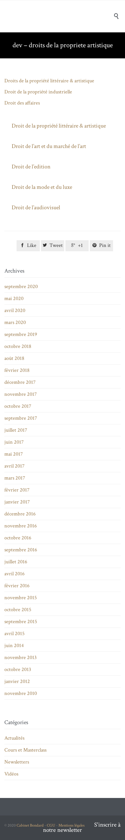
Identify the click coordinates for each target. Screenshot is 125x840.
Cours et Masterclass (25, 750)
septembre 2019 (20, 334)
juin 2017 (14, 442)
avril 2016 (14, 573)
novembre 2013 (20, 657)
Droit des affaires (22, 103)
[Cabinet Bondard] (66, 16)
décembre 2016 (20, 513)
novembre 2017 (20, 394)
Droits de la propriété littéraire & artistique (49, 80)
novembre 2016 (20, 525)
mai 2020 (14, 298)
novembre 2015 (20, 597)
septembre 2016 (20, 549)
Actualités (14, 738)
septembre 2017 (20, 418)
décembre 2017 (19, 382)
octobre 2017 (17, 406)
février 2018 (17, 370)
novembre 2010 (20, 693)
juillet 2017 (15, 430)
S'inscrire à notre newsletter (82, 827)
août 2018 (14, 358)
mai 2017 (13, 454)
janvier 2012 (17, 681)
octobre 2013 (17, 669)
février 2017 (16, 490)
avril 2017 (14, 466)
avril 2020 (14, 310)
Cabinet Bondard (30, 825)
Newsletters (16, 762)
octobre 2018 (17, 346)
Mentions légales (71, 825)
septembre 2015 (20, 621)
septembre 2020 (21, 286)
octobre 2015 (17, 609)
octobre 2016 (17, 537)
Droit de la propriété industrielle (38, 91)
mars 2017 (14, 478)
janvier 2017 (17, 502)
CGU (51, 825)
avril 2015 (14, 633)
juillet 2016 (15, 561)
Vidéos (11, 774)
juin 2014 (14, 645)
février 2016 (17, 585)
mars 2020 (15, 322)
